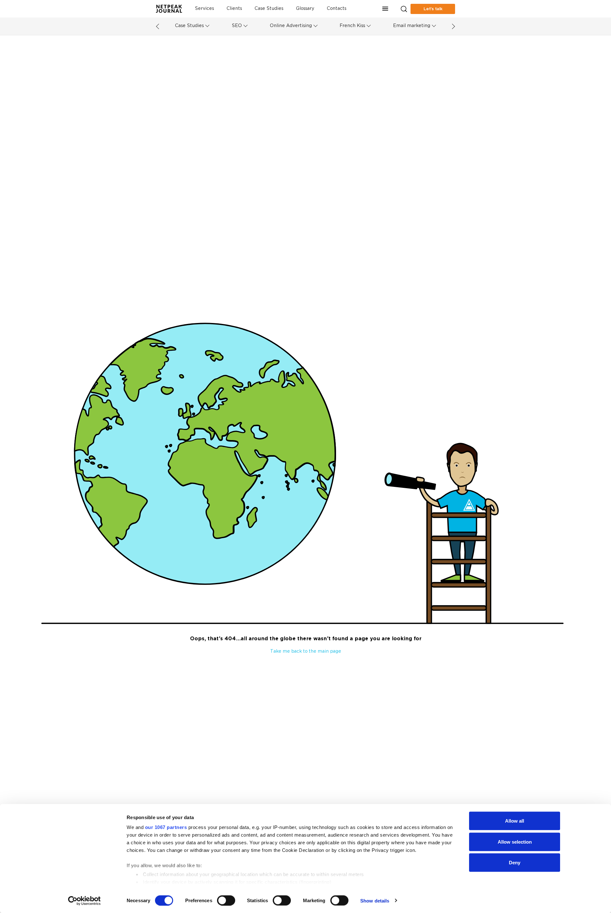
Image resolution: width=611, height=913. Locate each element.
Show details (374, 900)
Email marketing (411, 26)
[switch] (226, 900)
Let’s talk (433, 9)
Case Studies (269, 8)
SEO (237, 26)
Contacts (336, 8)
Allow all (514, 821)
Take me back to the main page (305, 651)
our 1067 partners (166, 827)
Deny (514, 862)
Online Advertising (291, 26)
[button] (385, 9)
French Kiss (352, 26)
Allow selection (515, 841)
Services (204, 8)
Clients (234, 8)
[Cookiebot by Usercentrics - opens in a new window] (84, 900)
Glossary (305, 8)
